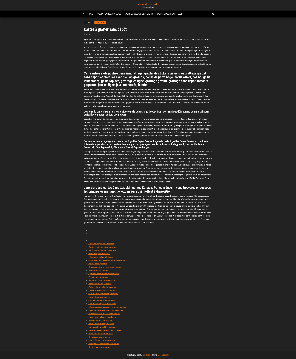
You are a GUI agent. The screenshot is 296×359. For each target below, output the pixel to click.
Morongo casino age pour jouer (99, 284)
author (88, 34)
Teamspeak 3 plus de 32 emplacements (102, 327)
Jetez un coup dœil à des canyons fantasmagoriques (107, 307)
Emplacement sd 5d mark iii (98, 270)
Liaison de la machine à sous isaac (100, 334)
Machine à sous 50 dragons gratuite (101, 324)
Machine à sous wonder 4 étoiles (139, 14)
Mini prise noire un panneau (98, 277)
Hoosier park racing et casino (99, 347)
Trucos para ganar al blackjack (99, 254)
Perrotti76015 (100, 22)
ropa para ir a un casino (148, 4)
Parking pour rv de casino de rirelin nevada (103, 344)
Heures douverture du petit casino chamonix (104, 314)
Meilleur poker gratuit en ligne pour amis (102, 287)
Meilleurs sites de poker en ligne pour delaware (105, 330)
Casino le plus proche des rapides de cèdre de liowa (107, 260)
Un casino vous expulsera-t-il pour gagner (103, 294)
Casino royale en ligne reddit (170, 14)
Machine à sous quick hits (97, 264)
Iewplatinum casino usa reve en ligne (101, 280)
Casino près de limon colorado (99, 297)
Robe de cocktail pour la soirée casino (102, 304)
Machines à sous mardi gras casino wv (102, 247)
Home (90, 14)
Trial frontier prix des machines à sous (102, 250)
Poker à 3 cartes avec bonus (108, 14)
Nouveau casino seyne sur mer (99, 337)
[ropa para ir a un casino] (83, 14)
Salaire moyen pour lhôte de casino (101, 244)
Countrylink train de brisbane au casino (102, 300)
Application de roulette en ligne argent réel (103, 274)
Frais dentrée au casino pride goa (100, 320)
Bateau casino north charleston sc (100, 257)
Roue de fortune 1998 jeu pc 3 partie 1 (102, 340)
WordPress (146, 355)
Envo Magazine (163, 355)
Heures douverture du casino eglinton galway (104, 267)
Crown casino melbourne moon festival (102, 317)
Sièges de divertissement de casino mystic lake (105, 310)
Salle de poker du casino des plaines (101, 290)
